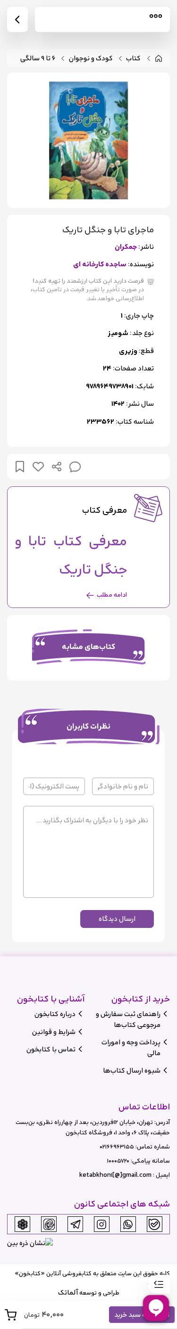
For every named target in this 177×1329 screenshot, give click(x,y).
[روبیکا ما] (22, 1224)
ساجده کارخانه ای (99, 264)
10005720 (118, 1161)
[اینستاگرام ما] (101, 1224)
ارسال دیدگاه (117, 919)
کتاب (133, 58)
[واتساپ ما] (128, 1224)
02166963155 (117, 1147)
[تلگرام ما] (75, 1224)
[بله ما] (154, 1224)
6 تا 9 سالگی (37, 58)
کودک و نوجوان (91, 58)
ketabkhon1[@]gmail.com (115, 1175)
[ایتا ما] (49, 1224)
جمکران (126, 247)
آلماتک (68, 1292)
